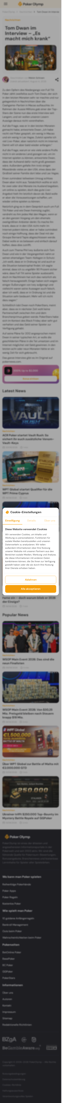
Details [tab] (31, 520)
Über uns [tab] (49, 520)
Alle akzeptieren (31, 589)
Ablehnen (31, 579)
